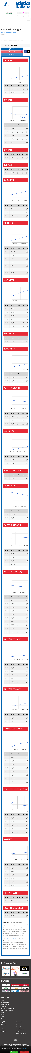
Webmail (18, 1031)
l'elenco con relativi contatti (13, 938)
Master (2, 1012)
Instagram (3, 1031)
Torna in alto (15, 1042)
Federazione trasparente (7, 1008)
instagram (23, 13)
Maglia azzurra (5, 1004)
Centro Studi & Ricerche (7, 1010)
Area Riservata (20, 1029)
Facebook (3, 1027)
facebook (18, 13)
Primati (12, 52)
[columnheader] (6, 85)
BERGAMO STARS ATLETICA (8, 33)
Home (2, 1000)
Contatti (18, 1025)
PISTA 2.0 (3, 1006)
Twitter (3, 1029)
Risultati (12, 49)
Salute (2, 1014)
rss (26, 13)
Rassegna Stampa (21, 1033)
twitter (21, 13)
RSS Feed (3, 1025)
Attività (3, 1019)
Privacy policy (5, 1050)
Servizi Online (20, 1027)
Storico (12, 55)
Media (2, 1016)
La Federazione (5, 1002)
